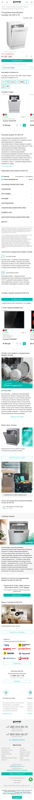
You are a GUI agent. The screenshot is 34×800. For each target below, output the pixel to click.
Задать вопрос (17, 595)
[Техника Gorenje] (17, 2)
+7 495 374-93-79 (17, 727)
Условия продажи (6, 754)
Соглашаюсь (17, 797)
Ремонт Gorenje (24, 756)
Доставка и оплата (6, 750)
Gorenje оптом (5, 748)
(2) (25, 117)
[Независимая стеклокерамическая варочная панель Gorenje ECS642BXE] (14, 319)
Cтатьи (22, 748)
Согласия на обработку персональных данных (21, 794)
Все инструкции (10, 67)
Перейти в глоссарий (17, 416)
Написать (17, 681)
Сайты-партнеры (25, 760)
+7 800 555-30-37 (17, 734)
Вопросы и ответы (25, 752)
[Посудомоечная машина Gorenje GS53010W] (14, 104)
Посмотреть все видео (17, 632)
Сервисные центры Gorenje (9, 758)
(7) (25, 332)
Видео (22, 758)
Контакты (4, 760)
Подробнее (17, 663)
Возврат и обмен (25, 754)
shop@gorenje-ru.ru (17, 766)
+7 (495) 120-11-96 (17, 676)
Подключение (5, 752)
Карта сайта (17, 782)
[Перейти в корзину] (32, 2)
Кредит (3, 756)
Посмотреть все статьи (17, 457)
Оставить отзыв (17, 299)
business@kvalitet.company (17, 770)
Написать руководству (17, 774)
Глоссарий (23, 750)
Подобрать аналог (17, 60)
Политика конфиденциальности (17, 778)
